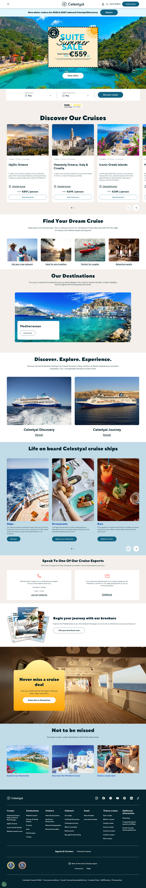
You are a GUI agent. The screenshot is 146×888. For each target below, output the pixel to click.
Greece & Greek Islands (32, 820)
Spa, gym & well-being (73, 835)
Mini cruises (107, 838)
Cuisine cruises (108, 835)
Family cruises (108, 823)
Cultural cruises (109, 831)
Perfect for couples (90, 264)
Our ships (68, 815)
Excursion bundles (52, 829)
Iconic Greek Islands (14, 827)
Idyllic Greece (12, 823)
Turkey (28, 837)
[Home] (73, 4)
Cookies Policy (93, 880)
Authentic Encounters (49, 820)
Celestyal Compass (84, 851)
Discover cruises (110, 95)
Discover (39, 435)
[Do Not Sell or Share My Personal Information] (4, 884)
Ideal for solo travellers (56, 264)
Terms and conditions (51, 880)
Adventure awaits (124, 264)
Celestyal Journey (71, 823)
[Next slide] (136, 208)
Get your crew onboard (22, 264)
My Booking (103, 4)
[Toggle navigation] (8, 4)
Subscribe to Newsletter (39, 700)
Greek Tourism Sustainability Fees (73, 880)
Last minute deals (90, 819)
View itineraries (28, 197)
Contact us (107, 594)
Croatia (29, 825)
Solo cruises (107, 815)
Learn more (28, 333)
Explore (109, 12)
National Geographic (53, 825)
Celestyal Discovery (72, 819)
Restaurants (69, 831)
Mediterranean (31, 815)
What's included (71, 827)
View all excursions (52, 815)
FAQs (89, 868)
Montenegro (30, 833)
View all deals (89, 815)
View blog (126, 818)
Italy (27, 829)
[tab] (71, 207)
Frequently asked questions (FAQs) (129, 823)
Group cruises (108, 827)
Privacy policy (117, 880)
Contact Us (79, 868)
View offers (73, 76)
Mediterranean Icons (14, 831)
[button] (17, 186)
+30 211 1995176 (114, 4)
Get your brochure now (69, 630)
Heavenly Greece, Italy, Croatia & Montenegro (13, 818)
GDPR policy (105, 880)
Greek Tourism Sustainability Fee (129, 829)
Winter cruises (108, 819)
